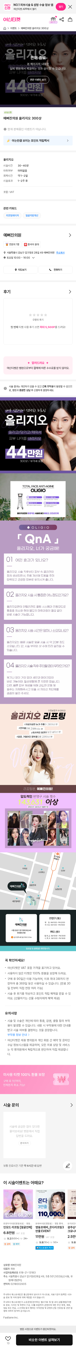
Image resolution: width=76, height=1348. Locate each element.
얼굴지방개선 (32, 215)
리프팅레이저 (12, 215)
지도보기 (22, 269)
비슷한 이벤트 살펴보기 (44, 1340)
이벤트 (13, 28)
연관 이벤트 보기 (38, 79)
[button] (55, 270)
